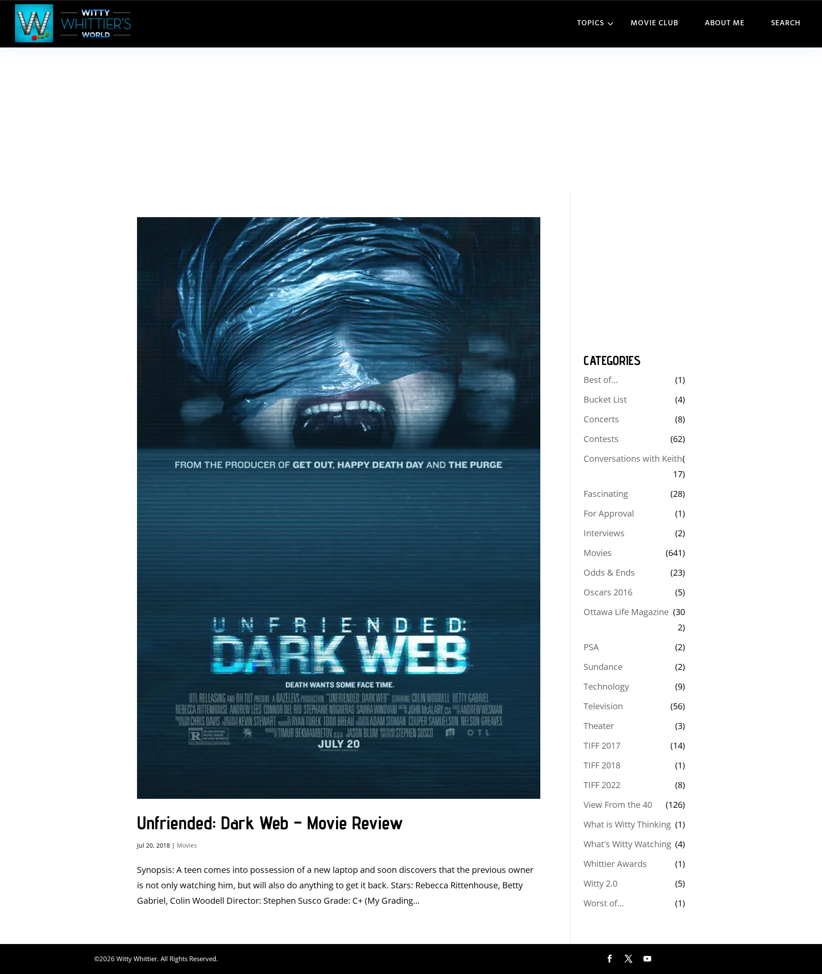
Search (786, 23)
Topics (590, 23)
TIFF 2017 (602, 745)
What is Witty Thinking (627, 824)
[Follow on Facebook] (609, 958)
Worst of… (604, 903)
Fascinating (606, 493)
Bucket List (605, 399)
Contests (601, 439)
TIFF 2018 (602, 765)
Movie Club (654, 23)
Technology (606, 686)
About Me (725, 23)
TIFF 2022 (602, 785)
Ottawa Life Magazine (626, 612)
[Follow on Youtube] (647, 958)
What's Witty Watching (627, 844)
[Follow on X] (628, 958)
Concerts (601, 419)
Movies (187, 845)
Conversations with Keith (633, 458)
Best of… (601, 379)
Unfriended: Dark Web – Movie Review (270, 823)
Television (603, 706)
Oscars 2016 (608, 592)
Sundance (603, 666)
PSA (591, 647)
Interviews (604, 533)
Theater (599, 726)
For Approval (609, 513)
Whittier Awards (615, 863)
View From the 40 (618, 804)
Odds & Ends (609, 572)
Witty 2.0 (600, 883)
